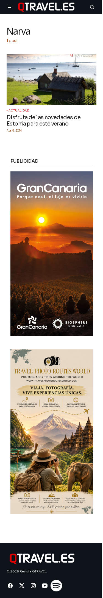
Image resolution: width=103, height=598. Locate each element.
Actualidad (19, 110)
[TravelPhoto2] (51, 431)
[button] (10, 7)
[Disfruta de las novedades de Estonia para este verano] (51, 79)
